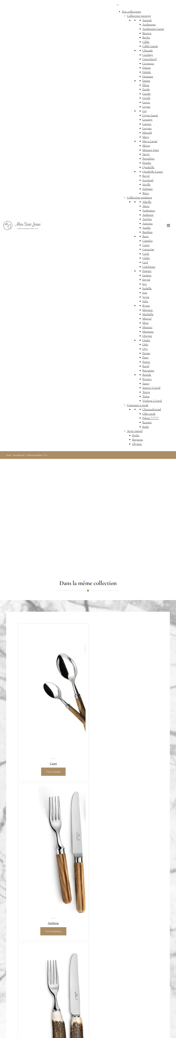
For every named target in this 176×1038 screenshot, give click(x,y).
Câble (146, 42)
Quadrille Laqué (152, 171)
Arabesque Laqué (153, 29)
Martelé (147, 132)
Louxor (147, 124)
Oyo (145, 349)
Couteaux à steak (137, 405)
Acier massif (135, 431)
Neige (146, 154)
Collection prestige (139, 16)
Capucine (148, 249)
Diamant (147, 76)
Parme (146, 353)
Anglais (147, 219)
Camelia (147, 241)
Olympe (137, 444)
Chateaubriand (151, 409)
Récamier (148, 370)
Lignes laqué (150, 115)
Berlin (146, 37)
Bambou (147, 232)
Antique (147, 223)
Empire (147, 271)
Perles (135, 435)
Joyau (145, 297)
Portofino (148, 158)
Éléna (145, 85)
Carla (145, 254)
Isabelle (147, 288)
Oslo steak (149, 414)
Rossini (147, 422)
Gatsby (146, 94)
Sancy (146, 383)
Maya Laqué (149, 141)
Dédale (146, 72)
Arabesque (149, 24)
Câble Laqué (150, 46)
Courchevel (149, 59)
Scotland (147, 180)
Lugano (147, 128)
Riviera (147, 379)
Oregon (147, 336)
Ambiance (148, 210)
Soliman (147, 189)
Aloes (145, 206)
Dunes (146, 81)
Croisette (148, 63)
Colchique (148, 267)
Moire (146, 145)
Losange (147, 119)
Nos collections (131, 11)
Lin (144, 111)
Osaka (146, 340)
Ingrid (146, 279)
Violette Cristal (152, 401)
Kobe (145, 427)
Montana (148, 331)
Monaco (147, 327)
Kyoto (146, 305)
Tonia (146, 396)
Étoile (146, 89)
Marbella (147, 314)
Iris (144, 284)
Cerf (145, 262)
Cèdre (146, 258)
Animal (147, 20)
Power (146, 362)
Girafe (146, 98)
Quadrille (148, 167)
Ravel (145, 366)
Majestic (147, 310)
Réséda (146, 375)
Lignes (146, 107)
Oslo (145, 344)
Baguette (137, 439)
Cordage (147, 55)
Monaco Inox (150, 150)
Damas (146, 68)
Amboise (148, 215)
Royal (146, 176)
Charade (147, 50)
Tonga (146, 392)
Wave (145, 193)
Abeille (147, 202)
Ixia (144, 292)
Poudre (146, 163)
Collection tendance (139, 197)
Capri (146, 245)
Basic (145, 236)
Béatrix (147, 33)
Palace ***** (150, 418)
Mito (145, 323)
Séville (146, 184)
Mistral (147, 318)
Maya (145, 137)
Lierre (146, 102)
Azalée (146, 228)
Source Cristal (151, 388)
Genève (147, 275)
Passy (145, 357)
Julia (145, 301)
